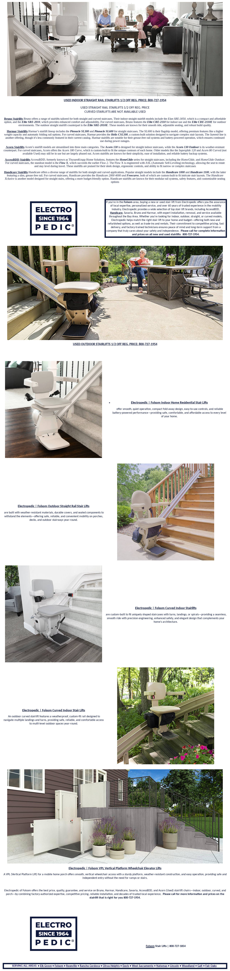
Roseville (71, 966)
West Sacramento (142, 966)
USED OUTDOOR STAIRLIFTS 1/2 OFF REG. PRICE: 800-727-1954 (115, 344)
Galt (200, 966)
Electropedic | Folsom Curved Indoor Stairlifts (165, 608)
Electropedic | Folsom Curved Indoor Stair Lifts (53, 710)
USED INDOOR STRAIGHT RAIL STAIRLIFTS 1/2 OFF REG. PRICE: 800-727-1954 (115, 100)
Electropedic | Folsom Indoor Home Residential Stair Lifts (169, 402)
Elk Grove (46, 966)
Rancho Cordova (90, 966)
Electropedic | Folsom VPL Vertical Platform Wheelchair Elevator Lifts (115, 868)
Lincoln (174, 966)
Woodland (188, 966)
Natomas (161, 966)
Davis (126, 966)
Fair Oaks (211, 966)
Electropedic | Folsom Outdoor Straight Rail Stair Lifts (53, 506)
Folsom (59, 966)
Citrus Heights (111, 966)
